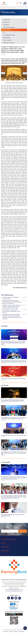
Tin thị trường (6, 30)
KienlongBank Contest (9, 35)
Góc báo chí (6, 22)
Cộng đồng (6, 24)
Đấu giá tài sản (7, 37)
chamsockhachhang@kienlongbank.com (14, 590)
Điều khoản (5, 631)
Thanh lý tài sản (7, 40)
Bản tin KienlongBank (9, 27)
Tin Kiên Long (6, 19)
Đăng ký (22, 531)
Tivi (4, 32)
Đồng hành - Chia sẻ (8, 42)
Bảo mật (11, 631)
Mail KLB (16, 631)
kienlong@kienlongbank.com (14, 589)
